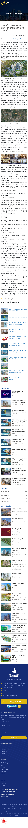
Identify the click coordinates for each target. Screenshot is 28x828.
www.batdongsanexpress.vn (10, 695)
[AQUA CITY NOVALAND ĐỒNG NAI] (6, 658)
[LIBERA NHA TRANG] (6, 512)
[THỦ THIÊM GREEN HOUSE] (6, 563)
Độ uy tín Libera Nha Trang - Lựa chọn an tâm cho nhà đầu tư (19, 451)
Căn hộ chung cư (5, 763)
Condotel (3, 767)
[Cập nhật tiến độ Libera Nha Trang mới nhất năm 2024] (6, 432)
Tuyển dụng (4, 751)
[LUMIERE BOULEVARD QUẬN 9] (6, 587)
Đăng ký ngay (14, 737)
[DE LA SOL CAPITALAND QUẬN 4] (6, 648)
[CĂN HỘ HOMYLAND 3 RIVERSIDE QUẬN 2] (6, 628)
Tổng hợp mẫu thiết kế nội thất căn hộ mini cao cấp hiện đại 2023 (19, 480)
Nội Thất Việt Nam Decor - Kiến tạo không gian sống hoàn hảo (19, 470)
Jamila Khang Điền (16, 39)
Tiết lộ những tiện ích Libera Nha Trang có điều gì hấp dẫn (19, 421)
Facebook (3, 783)
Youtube (3, 785)
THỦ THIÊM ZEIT (16, 574)
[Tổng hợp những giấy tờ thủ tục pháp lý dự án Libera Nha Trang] (6, 461)
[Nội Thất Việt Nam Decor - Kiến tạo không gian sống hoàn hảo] (6, 471)
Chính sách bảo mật (19, 808)
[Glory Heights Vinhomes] (6, 532)
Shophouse (3, 771)
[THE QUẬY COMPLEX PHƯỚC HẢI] (6, 394)
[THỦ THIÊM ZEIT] (6, 577)
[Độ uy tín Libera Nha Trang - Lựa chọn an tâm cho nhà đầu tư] (6, 452)
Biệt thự (3, 765)
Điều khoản (10, 808)
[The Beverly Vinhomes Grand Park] (6, 597)
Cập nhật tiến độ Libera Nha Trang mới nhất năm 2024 (18, 431)
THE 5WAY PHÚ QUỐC (18, 519)
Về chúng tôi (4, 747)
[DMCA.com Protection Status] (19, 706)
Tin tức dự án (14, 495)
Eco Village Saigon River (18, 539)
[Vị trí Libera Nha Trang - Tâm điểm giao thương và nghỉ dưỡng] (6, 413)
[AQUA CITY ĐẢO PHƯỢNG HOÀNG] (6, 607)
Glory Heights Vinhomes (18, 529)
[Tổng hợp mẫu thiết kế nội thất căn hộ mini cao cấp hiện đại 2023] (6, 481)
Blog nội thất (14, 501)
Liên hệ (3, 753)
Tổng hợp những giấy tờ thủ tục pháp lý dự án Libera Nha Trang (19, 460)
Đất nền (3, 773)
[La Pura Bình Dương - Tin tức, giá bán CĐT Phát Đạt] (6, 403)
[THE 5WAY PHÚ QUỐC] (6, 522)
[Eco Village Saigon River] (6, 542)
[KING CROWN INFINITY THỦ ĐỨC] (6, 617)
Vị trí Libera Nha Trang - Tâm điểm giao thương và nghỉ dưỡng (19, 412)
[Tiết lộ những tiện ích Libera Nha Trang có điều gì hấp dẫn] (6, 422)
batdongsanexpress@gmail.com (11, 692)
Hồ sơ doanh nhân (14, 498)
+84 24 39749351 (7, 690)
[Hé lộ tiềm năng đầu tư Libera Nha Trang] (6, 442)
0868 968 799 (15, 702)
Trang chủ (9, 17)
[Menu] (8, 2)
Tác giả (5, 808)
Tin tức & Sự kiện (17, 17)
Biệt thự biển (4, 769)
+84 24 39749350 (7, 687)
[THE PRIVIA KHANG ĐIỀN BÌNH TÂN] (6, 552)
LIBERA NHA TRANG (17, 509)
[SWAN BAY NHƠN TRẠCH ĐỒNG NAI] (6, 638)
